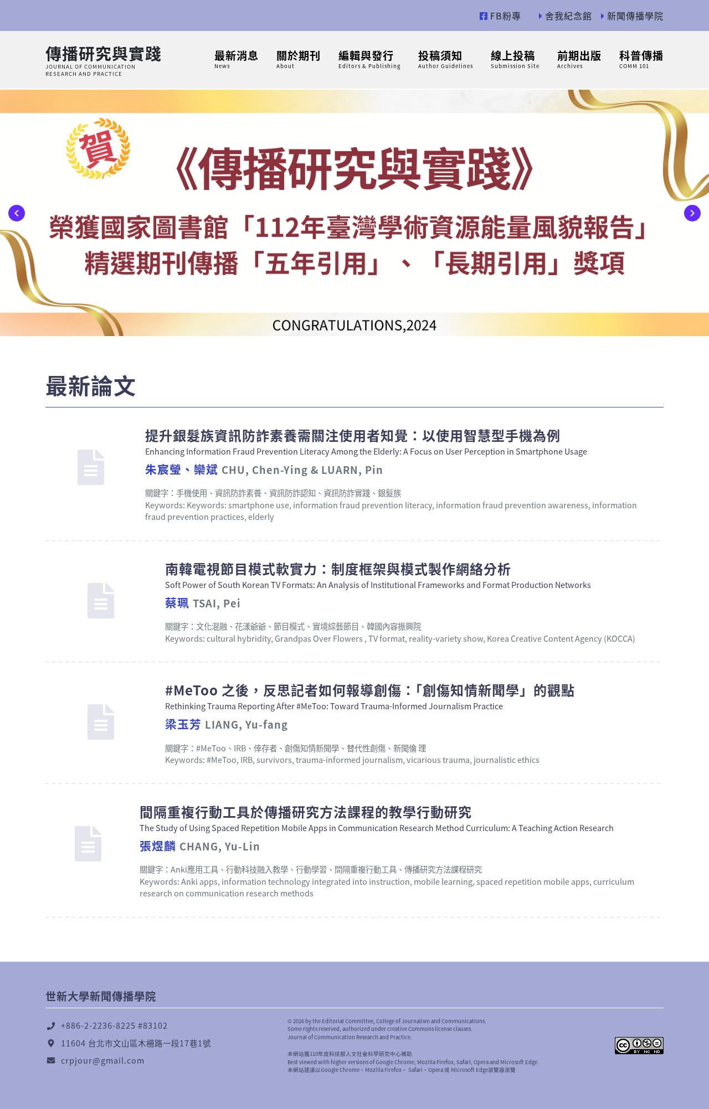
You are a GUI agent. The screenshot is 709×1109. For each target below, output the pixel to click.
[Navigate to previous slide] (16, 213)
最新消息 (236, 59)
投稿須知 (445, 59)
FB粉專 (504, 15)
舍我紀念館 (567, 15)
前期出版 (579, 59)
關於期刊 (298, 59)
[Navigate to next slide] (692, 213)
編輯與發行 (369, 59)
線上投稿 (515, 59)
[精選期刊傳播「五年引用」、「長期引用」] (354, 213)
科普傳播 (641, 59)
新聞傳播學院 (634, 15)
